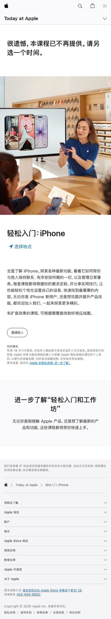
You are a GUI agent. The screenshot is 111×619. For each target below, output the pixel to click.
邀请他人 (17, 332)
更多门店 (76, 590)
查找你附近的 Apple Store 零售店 (45, 590)
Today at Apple (21, 18)
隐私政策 (9, 612)
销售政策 (42, 612)
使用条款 (26, 612)
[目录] (105, 6)
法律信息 (58, 612)
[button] (80, 6)
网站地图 (75, 612)
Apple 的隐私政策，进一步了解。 (49, 362)
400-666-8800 (28, 594)
